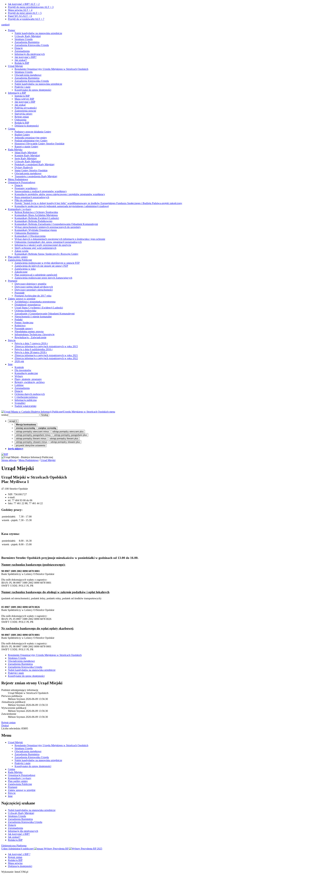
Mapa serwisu (20, 10)
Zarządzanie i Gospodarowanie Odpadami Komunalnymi (45, 313)
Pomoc (11, 30)
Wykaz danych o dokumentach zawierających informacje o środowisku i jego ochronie (60, 239)
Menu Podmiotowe (18, 179)
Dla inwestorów (23, 370)
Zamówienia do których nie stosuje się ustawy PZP (41, 265)
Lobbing (19, 385)
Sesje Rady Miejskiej (26, 158)
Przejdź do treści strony (25, 13)
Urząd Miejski (15, 66)
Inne (10, 364)
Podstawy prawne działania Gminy (33, 131)
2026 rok (19, 361)
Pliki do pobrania (23, 200)
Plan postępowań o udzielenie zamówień (36, 274)
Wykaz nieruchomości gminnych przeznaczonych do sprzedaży (48, 227)
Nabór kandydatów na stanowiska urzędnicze (38, 33)
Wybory (19, 376)
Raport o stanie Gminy (26, 146)
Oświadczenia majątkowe (28, 75)
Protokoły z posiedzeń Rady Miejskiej (34, 164)
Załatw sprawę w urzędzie (21, 298)
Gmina (11, 128)
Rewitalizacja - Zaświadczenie (30, 337)
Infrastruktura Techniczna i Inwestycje (34, 334)
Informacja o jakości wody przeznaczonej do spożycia (43, 245)
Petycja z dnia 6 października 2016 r (34, 349)
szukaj (4, 414)
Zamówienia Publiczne (20, 259)
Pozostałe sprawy (24, 328)
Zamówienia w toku (25, 268)
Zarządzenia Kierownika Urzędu (32, 45)
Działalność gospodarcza (28, 304)
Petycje (12, 340)
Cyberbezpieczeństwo (26, 397)
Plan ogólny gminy (18, 256)
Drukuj (5, 725)
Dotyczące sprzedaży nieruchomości (34, 289)
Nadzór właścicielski (25, 406)
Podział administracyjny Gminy (31, 140)
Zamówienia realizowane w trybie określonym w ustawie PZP (47, 262)
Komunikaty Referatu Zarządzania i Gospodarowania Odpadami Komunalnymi (56, 224)
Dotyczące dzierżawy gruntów (31, 283)
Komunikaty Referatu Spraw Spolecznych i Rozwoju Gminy (46, 254)
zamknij (5, 24)
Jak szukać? (21, 60)
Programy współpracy (26, 188)
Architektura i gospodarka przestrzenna (35, 301)
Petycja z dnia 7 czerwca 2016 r (31, 343)
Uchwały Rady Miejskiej (28, 36)
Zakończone (21, 271)
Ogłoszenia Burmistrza (26, 233)
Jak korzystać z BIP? (24, 4)
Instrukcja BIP (22, 95)
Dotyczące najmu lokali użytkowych (34, 286)
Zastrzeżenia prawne (25, 110)
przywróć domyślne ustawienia (30, 445)
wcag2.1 (13, 421)
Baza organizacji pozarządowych (32, 197)
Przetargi (12, 280)
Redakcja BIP (22, 63)
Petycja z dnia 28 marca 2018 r (31, 352)
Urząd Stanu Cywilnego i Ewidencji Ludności (39, 307)
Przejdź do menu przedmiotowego (30, 7)
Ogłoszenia (20, 119)
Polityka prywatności (26, 107)
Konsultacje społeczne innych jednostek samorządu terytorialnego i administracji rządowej (62, 206)
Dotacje (19, 48)
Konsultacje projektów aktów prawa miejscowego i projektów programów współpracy (60, 194)
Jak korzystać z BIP (25, 101)
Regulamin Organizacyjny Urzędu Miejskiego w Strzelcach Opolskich (51, 69)
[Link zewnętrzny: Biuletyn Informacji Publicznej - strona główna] (4, 454)
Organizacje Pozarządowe (21, 182)
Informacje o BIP (17, 92)
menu (112, 411)
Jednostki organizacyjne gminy (31, 137)
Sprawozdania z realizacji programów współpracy (41, 191)
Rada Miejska (15, 149)
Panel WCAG (20, 16)
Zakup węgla (21, 251)
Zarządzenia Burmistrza (27, 42)
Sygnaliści (20, 403)
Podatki (19, 319)
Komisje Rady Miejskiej (27, 155)
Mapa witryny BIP (24, 98)
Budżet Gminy (22, 134)
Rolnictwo (20, 325)
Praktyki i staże (22, 86)
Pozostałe (20, 292)
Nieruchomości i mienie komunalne (33, 316)
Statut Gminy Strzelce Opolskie (31, 170)
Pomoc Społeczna (24, 322)
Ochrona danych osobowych (30, 394)
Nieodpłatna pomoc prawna (29, 331)
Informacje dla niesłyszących (30, 54)
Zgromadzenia (22, 51)
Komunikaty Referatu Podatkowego (33, 221)
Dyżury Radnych (24, 167)
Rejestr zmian (22, 116)
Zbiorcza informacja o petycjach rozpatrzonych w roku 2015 (46, 346)
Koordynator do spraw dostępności (33, 89)
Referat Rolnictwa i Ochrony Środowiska (36, 212)
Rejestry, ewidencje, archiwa (30, 382)
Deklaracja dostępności (27, 125)
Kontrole (19, 367)
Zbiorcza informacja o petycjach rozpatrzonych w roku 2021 (46, 355)
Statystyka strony (23, 113)
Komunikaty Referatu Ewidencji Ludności (37, 218)
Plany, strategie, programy (28, 379)
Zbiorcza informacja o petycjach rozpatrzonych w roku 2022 (46, 358)
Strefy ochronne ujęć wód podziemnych (35, 248)
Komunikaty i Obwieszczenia (30, 236)
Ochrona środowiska (25, 310)
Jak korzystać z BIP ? (19, 854)
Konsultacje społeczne (26, 373)
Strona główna (9, 460)
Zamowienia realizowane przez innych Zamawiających (43, 277)
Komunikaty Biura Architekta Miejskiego (36, 215)
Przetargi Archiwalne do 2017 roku (33, 295)
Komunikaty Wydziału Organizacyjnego (36, 230)
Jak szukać (20, 104)
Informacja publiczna (26, 400)
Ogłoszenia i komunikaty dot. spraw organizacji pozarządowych (48, 242)
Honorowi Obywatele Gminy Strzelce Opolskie (39, 143)
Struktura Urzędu (24, 39)
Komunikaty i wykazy (19, 209)
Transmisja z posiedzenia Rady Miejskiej (36, 176)
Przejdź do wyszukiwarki (26, 19)
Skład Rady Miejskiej (26, 152)
